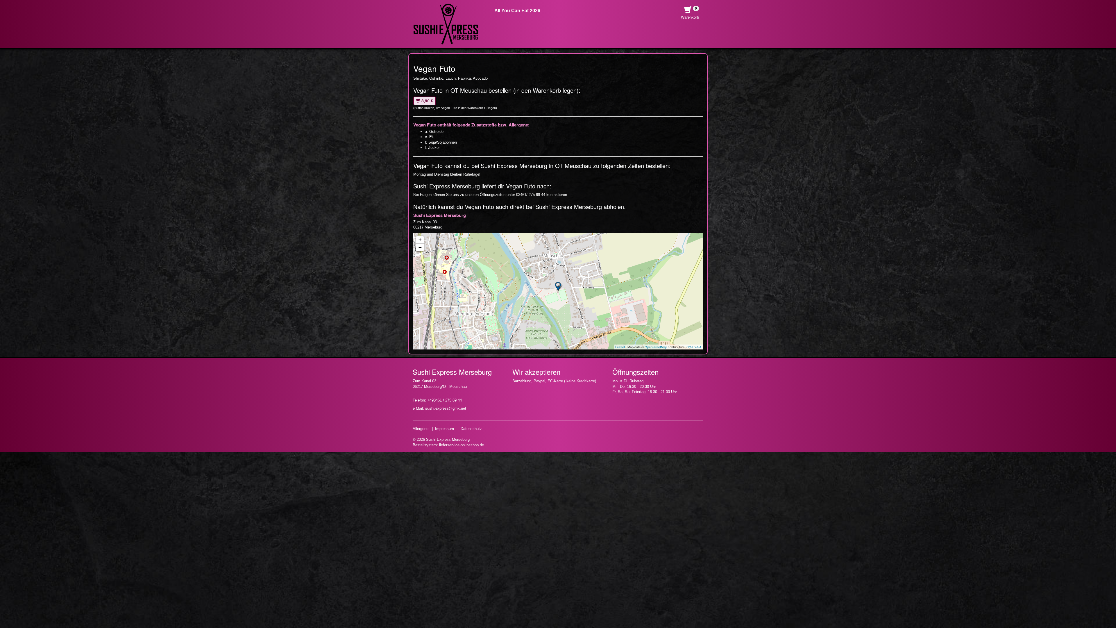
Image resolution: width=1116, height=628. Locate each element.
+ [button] (420, 240)
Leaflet (620, 347)
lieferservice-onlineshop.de (461, 445)
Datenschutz (471, 429)
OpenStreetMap (656, 347)
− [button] (420, 247)
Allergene (420, 429)
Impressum (444, 429)
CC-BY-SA (693, 347)
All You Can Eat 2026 (517, 10)
